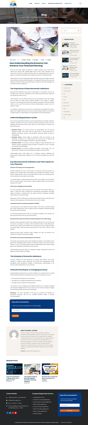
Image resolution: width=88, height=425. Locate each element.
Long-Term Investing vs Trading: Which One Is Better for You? (13, 378)
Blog (28, 17)
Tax (15, 244)
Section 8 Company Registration (41, 409)
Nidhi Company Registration (40, 404)
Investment (66, 102)
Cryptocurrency (67, 91)
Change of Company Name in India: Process (74, 44)
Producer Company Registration (41, 406)
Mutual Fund (66, 105)
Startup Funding (67, 114)
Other (64, 108)
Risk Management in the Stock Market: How (75, 59)
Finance (49, 60)
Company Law (66, 88)
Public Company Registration (40, 411)
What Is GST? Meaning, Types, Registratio (74, 67)
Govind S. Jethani (26, 60)
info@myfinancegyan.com (14, 400)
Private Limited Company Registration (42, 402)
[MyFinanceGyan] (13, 4)
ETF (64, 94)
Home (23, 17)
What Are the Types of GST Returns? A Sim (74, 52)
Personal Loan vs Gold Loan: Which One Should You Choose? (50, 378)
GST (64, 99)
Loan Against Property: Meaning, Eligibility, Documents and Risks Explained (30, 379)
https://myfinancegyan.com (33, 351)
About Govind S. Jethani (29, 330)
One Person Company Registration (41, 399)
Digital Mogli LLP (55, 422)
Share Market (66, 111)
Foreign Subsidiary (37, 413)
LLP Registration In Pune (38, 397)
